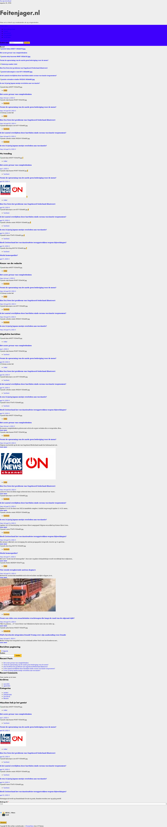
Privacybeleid (7, 35)
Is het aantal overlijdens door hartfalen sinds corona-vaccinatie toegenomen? (33, 133)
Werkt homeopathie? (9, 255)
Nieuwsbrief (7, 33)
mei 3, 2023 (10, 98)
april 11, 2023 (4, 259)
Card (7, 815)
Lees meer (3, 430)
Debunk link (6, 631)
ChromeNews (30, 826)
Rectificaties (7, 37)
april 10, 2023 (10, 574)
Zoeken (2, 653)
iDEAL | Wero (10, 813)
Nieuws (6, 698)
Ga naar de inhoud (5, 1)
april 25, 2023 (10, 124)
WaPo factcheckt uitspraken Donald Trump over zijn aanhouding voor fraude (33, 635)
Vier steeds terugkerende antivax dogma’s (18, 570)
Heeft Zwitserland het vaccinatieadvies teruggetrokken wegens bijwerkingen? (33, 242)
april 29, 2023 (10, 111)
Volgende (5, 651)
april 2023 (6, 686)
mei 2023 (6, 684)
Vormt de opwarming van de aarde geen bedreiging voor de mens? (28, 107)
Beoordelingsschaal (9, 29)
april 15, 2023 (10, 136)
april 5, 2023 (10, 639)
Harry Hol (3, 98)
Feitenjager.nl (20, 12)
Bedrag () (4, 802)
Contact (5, 31)
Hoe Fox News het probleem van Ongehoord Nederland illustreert (27, 120)
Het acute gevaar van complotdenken (16, 94)
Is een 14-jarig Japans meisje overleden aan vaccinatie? (23, 146)
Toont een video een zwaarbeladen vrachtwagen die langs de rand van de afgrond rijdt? (37, 618)
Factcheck (6, 103)
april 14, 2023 (10, 149)
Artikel (5, 90)
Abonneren (3, 45)
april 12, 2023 (4, 246)
